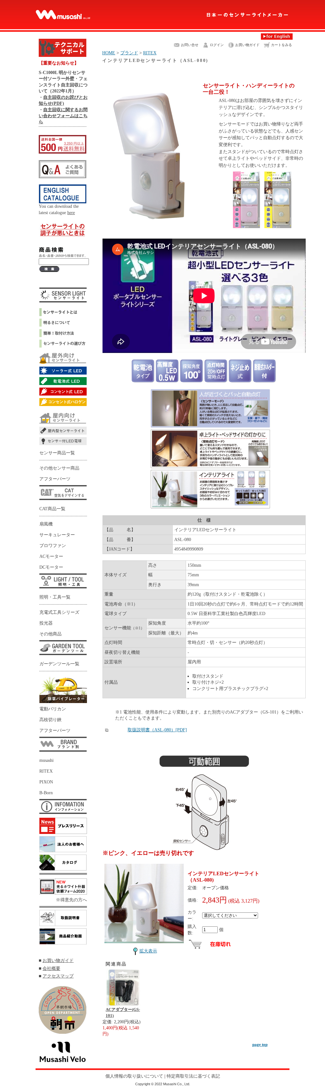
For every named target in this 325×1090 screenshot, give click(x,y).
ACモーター (51, 556)
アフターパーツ (54, 479)
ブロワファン (52, 545)
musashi (46, 760)
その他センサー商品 (59, 468)
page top (260, 1044)
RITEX (46, 771)
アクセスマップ (58, 975)
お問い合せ (189, 45)
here (71, 212)
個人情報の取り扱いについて (134, 1076)
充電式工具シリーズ (59, 612)
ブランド (129, 52)
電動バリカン (52, 709)
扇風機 (46, 524)
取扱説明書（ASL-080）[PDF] (157, 729)
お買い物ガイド (58, 960)
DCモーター (51, 567)
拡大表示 (148, 950)
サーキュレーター (57, 534)
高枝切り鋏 (50, 719)
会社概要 (51, 968)
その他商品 (50, 634)
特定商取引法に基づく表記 (193, 1076)
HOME (108, 52)
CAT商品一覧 (52, 508)
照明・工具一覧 (54, 597)
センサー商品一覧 (57, 452)
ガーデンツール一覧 (59, 663)
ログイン (217, 45)
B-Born (46, 792)
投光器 (46, 623)
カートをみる (281, 45)
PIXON (46, 782)
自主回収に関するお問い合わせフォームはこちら (63, 116)
